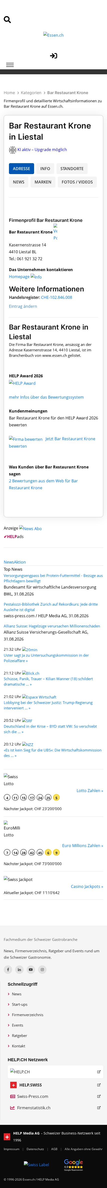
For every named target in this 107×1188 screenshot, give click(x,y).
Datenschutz (36, 1149)
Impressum (12, 1149)
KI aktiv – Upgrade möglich (42, 149)
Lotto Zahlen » (90, 790)
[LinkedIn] (19, 969)
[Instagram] (42, 969)
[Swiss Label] (36, 1164)
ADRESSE (21, 168)
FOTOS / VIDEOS (77, 182)
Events (17, 1025)
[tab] (9, 562)
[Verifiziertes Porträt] (55, 232)
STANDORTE (72, 168)
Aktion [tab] (20, 562)
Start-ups (19, 1004)
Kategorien (31, 92)
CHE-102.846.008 (56, 297)
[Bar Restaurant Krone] (27, 383)
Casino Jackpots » (87, 886)
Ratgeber (19, 1035)
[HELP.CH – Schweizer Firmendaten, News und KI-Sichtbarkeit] (55, 1071)
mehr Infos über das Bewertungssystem (46, 397)
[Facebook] (8, 969)
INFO (45, 168)
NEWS (18, 182)
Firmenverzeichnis (27, 1014)
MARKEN (43, 182)
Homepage (20, 276)
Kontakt (18, 1045)
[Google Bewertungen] (73, 1164)
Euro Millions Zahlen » (82, 845)
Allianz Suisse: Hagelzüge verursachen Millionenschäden (52, 625)
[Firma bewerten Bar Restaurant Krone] (26, 438)
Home (9, 92)
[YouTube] (31, 969)
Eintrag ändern (23, 306)
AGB (54, 1149)
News (16, 993)
